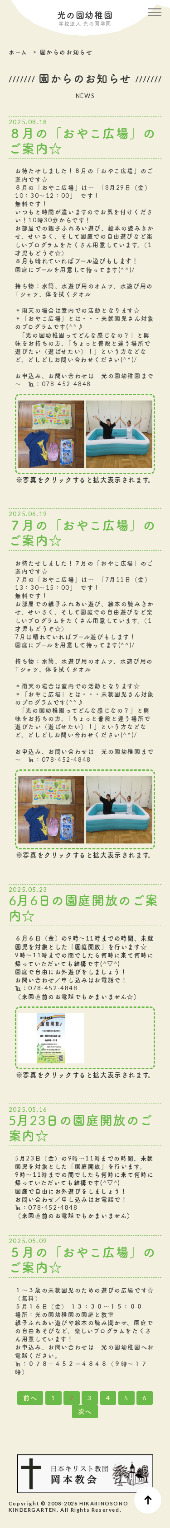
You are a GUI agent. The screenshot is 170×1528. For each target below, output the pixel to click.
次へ (85, 1411)
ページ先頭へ (147, 1500)
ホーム (18, 52)
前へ (30, 1398)
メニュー (154, 11)
